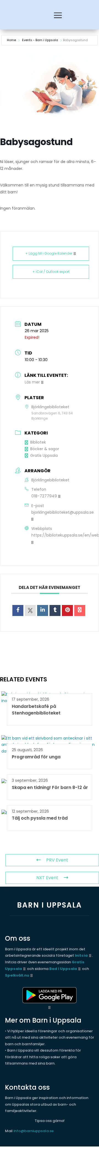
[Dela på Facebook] (17, 610)
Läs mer (32, 382)
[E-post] (79, 610)
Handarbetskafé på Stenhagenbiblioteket (36, 709)
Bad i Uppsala (63, 968)
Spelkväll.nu (17, 975)
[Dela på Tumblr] (55, 610)
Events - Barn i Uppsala (40, 40)
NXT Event (47, 877)
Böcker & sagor (44, 449)
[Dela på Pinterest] (67, 610)
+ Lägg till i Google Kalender (48, 253)
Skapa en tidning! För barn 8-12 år (50, 787)
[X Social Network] (30, 610)
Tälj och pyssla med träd (40, 818)
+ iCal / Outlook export (51, 271)
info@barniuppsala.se (33, 1131)
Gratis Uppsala (44, 455)
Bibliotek (38, 442)
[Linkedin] (42, 610)
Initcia (81, 955)
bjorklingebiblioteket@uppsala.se (62, 512)
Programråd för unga (36, 757)
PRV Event (57, 860)
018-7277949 (44, 496)
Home (11, 40)
